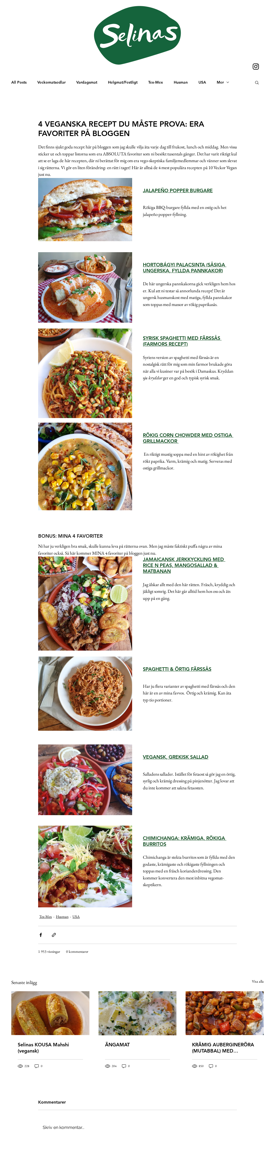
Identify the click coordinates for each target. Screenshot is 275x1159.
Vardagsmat (86, 82)
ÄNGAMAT (117, 1045)
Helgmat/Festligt (123, 82)
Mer (220, 82)
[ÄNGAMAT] (138, 1013)
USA (202, 82)
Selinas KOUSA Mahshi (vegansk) (43, 1048)
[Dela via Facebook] (40, 934)
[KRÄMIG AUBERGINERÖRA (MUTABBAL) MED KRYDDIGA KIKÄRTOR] (225, 1013)
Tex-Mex (155, 82)
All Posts (19, 82)
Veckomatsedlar (51, 82)
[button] (256, 82)
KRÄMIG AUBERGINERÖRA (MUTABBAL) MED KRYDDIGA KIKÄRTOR (223, 1048)
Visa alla (258, 981)
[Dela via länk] (53, 934)
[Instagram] (256, 66)
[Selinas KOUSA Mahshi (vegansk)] (50, 1013)
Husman (181, 82)
